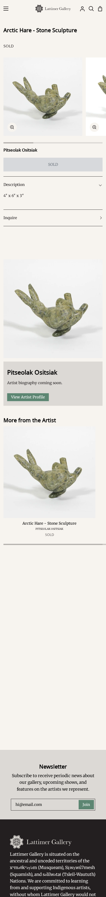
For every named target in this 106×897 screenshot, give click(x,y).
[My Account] (80, 8)
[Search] (89, 8)
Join (86, 804)
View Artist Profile (28, 397)
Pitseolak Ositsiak (20, 150)
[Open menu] (4, 8)
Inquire (10, 217)
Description (14, 184)
